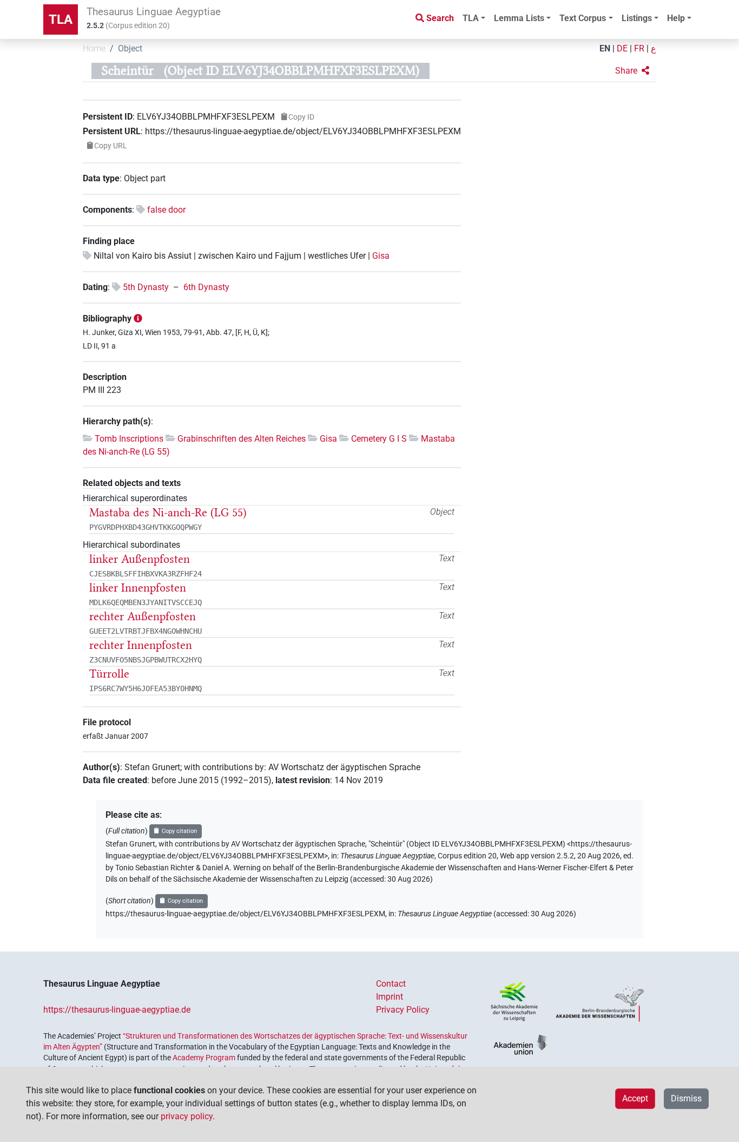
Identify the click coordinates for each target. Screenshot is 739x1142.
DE (622, 48)
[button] (632, 71)
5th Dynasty (146, 287)
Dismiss (686, 1098)
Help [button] (676, 18)
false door (166, 210)
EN (604, 48)
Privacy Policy (403, 1010)
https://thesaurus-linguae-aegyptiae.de (116, 1010)
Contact (391, 984)
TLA (60, 19)
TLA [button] (471, 18)
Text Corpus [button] (582, 18)
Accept (635, 1098)
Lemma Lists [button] (519, 18)
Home (94, 48)
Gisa (381, 256)
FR (639, 48)
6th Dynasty (206, 287)
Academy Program (204, 1057)
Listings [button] (637, 18)
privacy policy (187, 1116)
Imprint (389, 997)
